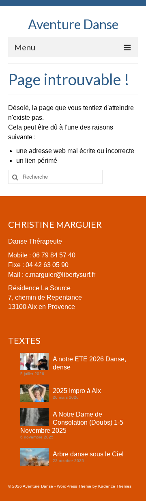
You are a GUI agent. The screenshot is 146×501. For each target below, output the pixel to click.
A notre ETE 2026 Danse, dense (89, 363)
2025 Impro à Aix (77, 390)
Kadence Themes (114, 486)
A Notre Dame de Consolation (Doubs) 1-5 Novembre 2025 (71, 422)
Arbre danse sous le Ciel (88, 454)
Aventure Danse (73, 24)
